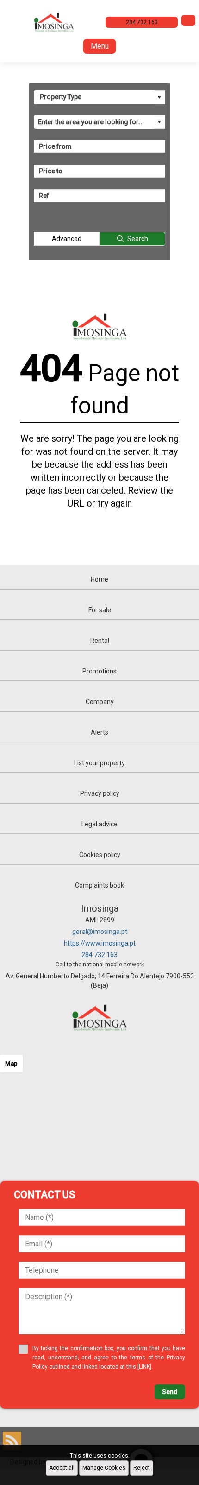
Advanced (66, 238)
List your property (99, 763)
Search (137, 238)
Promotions (99, 671)
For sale (99, 610)
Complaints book (99, 885)
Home (99, 579)
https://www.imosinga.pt (100, 943)
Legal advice (99, 824)
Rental (99, 640)
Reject (141, 1468)
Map (11, 1063)
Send (170, 1392)
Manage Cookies (103, 1468)
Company (100, 701)
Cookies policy (99, 854)
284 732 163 (99, 954)
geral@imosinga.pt (99, 931)
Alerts (99, 732)
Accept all (62, 1468)
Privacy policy (99, 793)
